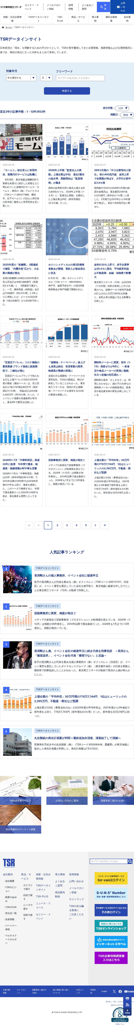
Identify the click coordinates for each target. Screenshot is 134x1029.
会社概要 (9, 881)
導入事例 (95, 19)
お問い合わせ (76, 881)
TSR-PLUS (60, 19)
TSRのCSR (11, 907)
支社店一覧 (11, 913)
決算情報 (9, 919)
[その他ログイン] (111, 909)
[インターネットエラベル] (111, 941)
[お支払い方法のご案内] (67, 790)
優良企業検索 (111, 19)
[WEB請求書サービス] (20, 790)
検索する (67, 90)
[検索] (130, 861)
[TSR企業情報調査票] (111, 957)
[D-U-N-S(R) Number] (111, 894)
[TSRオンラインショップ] (111, 925)
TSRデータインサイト (38, 19)
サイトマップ (76, 899)
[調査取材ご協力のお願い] (113, 790)
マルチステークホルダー (11, 939)
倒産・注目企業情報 (12, 19)
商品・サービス (78, 19)
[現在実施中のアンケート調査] (20, 819)
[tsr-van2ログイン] (111, 878)
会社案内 (127, 19)
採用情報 (74, 874)
